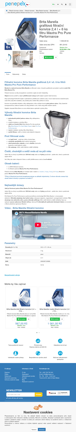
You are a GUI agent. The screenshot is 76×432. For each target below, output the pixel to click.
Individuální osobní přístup (16, 357)
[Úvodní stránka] (6, 11)
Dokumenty (16, 74)
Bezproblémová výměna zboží (38, 357)
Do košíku (49, 57)
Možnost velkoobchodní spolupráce (60, 358)
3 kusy (51, 171)
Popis (7, 74)
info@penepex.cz (48, 374)
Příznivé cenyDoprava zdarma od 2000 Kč (38, 346)
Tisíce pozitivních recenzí (15, 345)
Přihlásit (38, 394)
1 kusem (41, 171)
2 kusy (46, 171)
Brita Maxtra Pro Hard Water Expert (21, 126)
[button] (37, 333)
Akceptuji (41, 429)
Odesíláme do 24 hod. (60, 345)
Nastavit (34, 429)
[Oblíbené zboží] (58, 4)
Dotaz (24, 74)
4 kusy (57, 171)
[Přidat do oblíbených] (56, 57)
